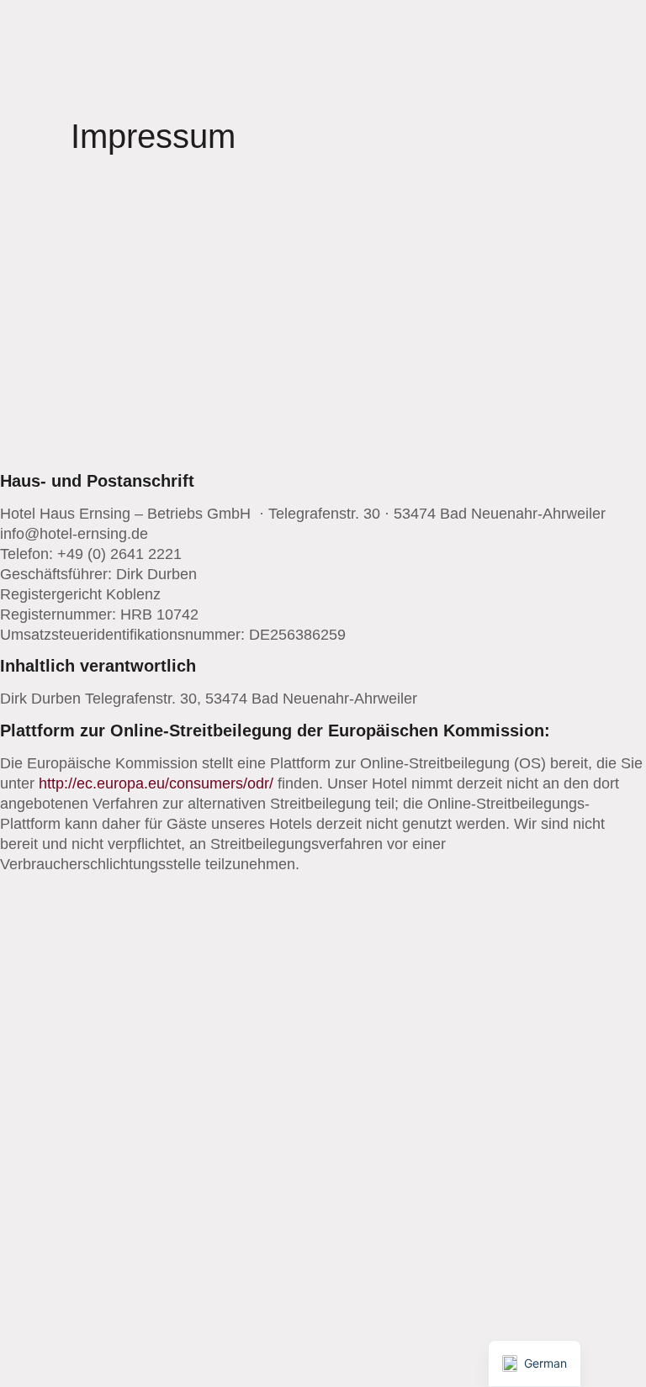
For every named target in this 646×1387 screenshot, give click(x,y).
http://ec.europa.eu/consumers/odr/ (156, 783)
